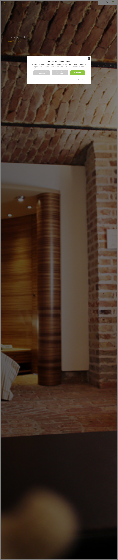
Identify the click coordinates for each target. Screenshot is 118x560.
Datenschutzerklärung (73, 79)
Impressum (83, 79)
